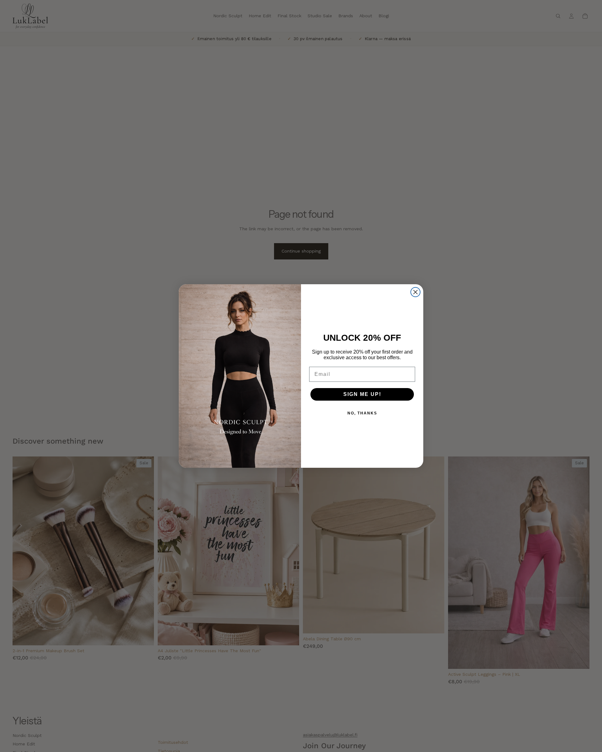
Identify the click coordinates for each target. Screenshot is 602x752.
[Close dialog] (415, 292)
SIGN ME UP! (362, 394)
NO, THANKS (362, 413)
